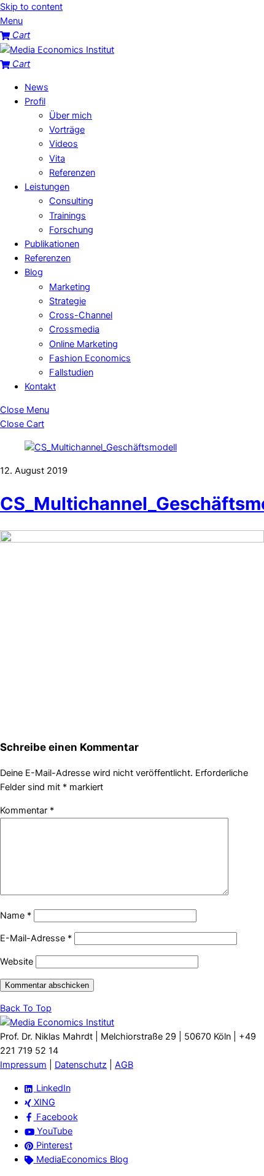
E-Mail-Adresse (36, 938)
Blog (34, 272)
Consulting (71, 200)
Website (16, 961)
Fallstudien (71, 372)
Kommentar (27, 810)
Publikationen (52, 243)
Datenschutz (81, 1064)
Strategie (67, 301)
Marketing (69, 286)
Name (15, 915)
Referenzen (72, 172)
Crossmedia (74, 329)
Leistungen (47, 186)
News (37, 87)
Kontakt (40, 386)
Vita (57, 158)
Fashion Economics (90, 358)
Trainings (67, 215)
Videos (63, 143)
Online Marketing (83, 344)
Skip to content (31, 6)
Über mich (70, 115)
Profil (35, 101)
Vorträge (67, 129)
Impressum (23, 1064)
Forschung (71, 229)
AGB (124, 1064)
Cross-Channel (80, 315)
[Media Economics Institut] (57, 49)
